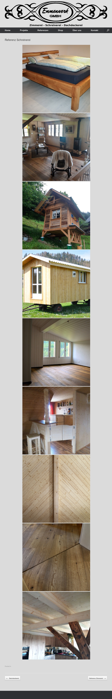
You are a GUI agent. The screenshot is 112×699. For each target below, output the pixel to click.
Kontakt (94, 30)
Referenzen (42, 30)
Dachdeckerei (12, 678)
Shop (60, 30)
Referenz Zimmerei (97, 678)
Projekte (24, 30)
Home (7, 30)
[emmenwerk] (56, 13)
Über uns (77, 30)
